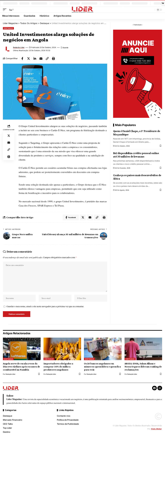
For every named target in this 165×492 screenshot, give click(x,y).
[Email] (41, 58)
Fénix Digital (156, 428)
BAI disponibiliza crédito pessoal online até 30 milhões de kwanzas (136, 155)
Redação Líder (18, 47)
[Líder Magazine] (82, 10)
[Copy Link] (47, 58)
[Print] (53, 58)
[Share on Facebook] (22, 58)
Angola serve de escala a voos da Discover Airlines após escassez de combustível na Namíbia (21, 366)
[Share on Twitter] (28, 58)
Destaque (8, 28)
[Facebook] (154, 388)
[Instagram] (159, 388)
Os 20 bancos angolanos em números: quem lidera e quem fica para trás (102, 366)
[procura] (152, 9)
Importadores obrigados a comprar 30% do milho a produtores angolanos (58, 366)
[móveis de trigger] (5, 10)
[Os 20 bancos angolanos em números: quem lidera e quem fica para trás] (103, 349)
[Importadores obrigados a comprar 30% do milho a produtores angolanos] (62, 349)
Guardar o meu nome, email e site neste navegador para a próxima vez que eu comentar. (45, 306)
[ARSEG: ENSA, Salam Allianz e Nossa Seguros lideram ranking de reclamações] (143, 349)
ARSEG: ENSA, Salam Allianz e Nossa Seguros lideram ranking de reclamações (143, 366)
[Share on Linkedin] (35, 58)
